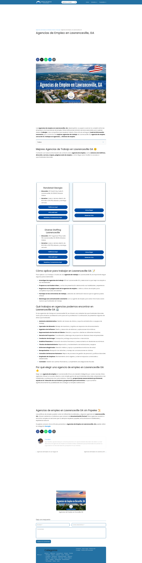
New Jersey (54, 558)
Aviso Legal (85, 548)
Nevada (48, 558)
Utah (58, 561)
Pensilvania (58, 559)
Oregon (52, 559)
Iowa (62, 555)
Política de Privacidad (87, 550)
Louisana (48, 556)
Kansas (67, 555)
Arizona (46, 553)
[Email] (54, 59)
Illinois (53, 555)
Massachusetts (62, 556)
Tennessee (48, 561)
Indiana (58, 555)
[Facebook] (37, 59)
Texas (54, 561)
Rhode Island (65, 559)
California (52, 553)
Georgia (48, 555)
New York (60, 558)
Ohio (47, 559)
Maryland (54, 556)
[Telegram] (50, 59)
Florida (71, 553)
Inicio (87, 2)
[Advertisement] (71, 17)
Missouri (70, 556)
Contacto (78, 548)
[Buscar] (75, 2)
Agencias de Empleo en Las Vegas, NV (47, 451)
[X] (42, 59)
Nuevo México (68, 558)
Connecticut (59, 553)
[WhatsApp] (46, 59)
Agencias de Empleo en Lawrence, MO (94, 451)
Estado (66, 553)
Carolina (48, 439)
